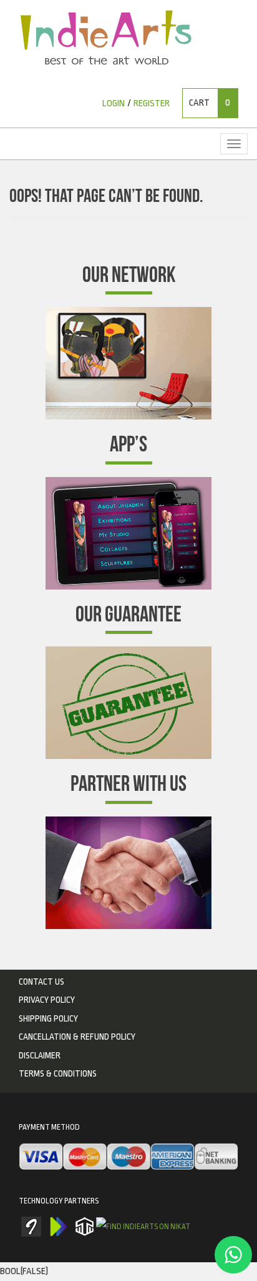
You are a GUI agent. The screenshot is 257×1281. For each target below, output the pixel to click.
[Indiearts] (106, 37)
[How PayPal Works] (128, 1157)
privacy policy (47, 1000)
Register (151, 103)
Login (113, 103)
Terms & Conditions (58, 1073)
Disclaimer (40, 1055)
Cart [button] (209, 103)
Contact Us (41, 982)
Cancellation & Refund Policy (77, 1037)
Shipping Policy (48, 1018)
